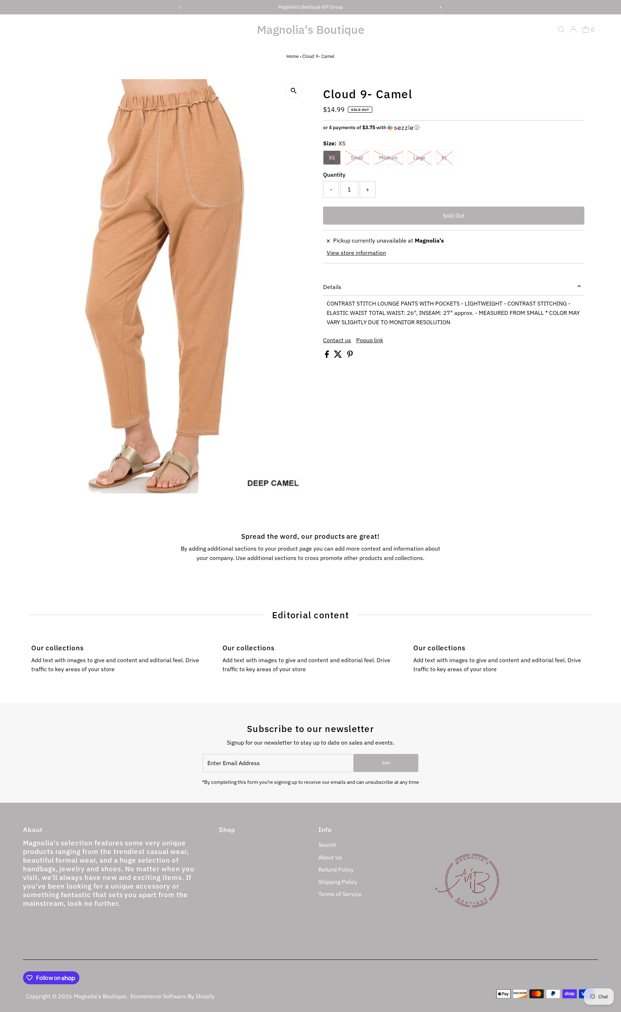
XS (332, 157)
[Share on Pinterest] (350, 355)
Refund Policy (336, 869)
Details (332, 286)
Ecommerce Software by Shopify (172, 996)
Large (419, 157)
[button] (453, 127)
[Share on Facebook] (327, 355)
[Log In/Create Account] (573, 29)
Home (292, 56)
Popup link (369, 340)
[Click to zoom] (293, 91)
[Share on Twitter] (339, 355)
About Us (330, 857)
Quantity (334, 174)
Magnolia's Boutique (310, 29)
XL (444, 157)
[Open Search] (561, 29)
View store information (356, 252)
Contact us (337, 340)
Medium (388, 157)
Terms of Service (340, 894)
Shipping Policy (337, 881)
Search (327, 844)
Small (357, 157)
